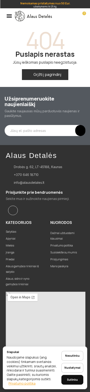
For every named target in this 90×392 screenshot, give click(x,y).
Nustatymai (72, 368)
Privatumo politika (22, 383)
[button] (66, 16)
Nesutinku (72, 356)
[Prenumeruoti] (80, 130)
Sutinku (72, 380)
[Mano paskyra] (74, 16)
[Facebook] (13, 210)
